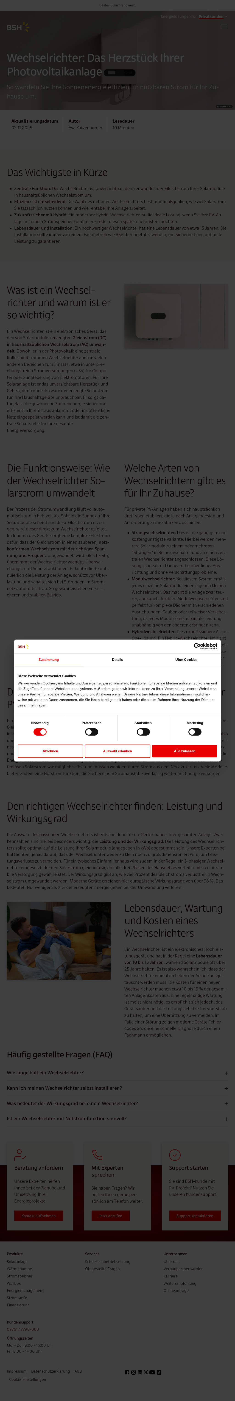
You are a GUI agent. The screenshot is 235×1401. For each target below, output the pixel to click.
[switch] (91, 732)
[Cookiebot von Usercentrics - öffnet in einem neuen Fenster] (197, 646)
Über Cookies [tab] (186, 660)
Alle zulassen (184, 751)
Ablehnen (50, 751)
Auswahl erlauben (117, 751)
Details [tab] (117, 660)
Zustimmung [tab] (49, 660)
